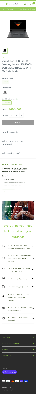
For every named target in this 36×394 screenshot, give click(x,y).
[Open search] (25, 4)
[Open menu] (3, 4)
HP (3, 58)
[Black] (5, 92)
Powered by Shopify (7, 390)
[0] (32, 4)
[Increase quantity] (21, 115)
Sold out (18, 122)
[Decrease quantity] (11, 115)
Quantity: (5, 115)
